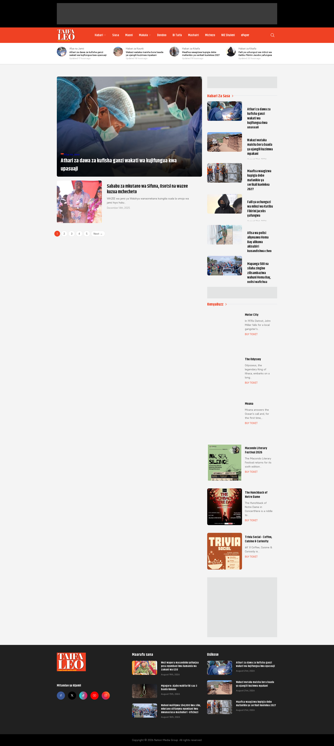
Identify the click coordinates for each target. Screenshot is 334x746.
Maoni (129, 35)
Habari (99, 35)
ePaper (245, 35)
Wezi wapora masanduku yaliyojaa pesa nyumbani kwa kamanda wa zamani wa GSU (180, 666)
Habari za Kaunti (135, 48)
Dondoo (161, 35)
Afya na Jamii (76, 48)
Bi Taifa (177, 35)
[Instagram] (105, 695)
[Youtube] (94, 695)
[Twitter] (72, 695)
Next (98, 233)
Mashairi (193, 35)
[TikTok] (83, 695)
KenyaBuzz (215, 304)
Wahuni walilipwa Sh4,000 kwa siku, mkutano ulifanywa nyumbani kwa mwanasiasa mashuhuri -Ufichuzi (181, 709)
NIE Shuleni (228, 35)
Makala (143, 35)
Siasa (115, 35)
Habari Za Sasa (218, 96)
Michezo (210, 35)
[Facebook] (61, 695)
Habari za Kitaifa (191, 48)
